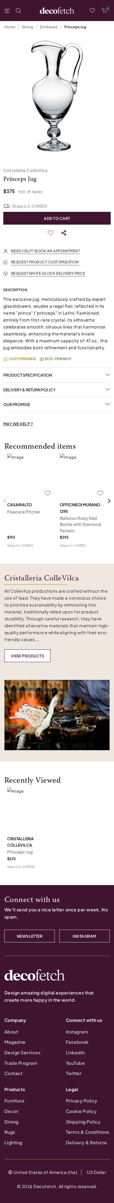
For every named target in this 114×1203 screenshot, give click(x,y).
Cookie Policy (81, 1111)
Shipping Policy (83, 1122)
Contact (13, 1073)
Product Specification (27, 374)
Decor (11, 1111)
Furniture (14, 1101)
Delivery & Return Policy (29, 389)
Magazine (15, 1042)
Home (9, 27)
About (11, 1032)
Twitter (74, 1073)
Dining (27, 27)
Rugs (9, 1132)
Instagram (77, 1032)
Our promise (16, 404)
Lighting (13, 1142)
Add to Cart (57, 218)
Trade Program (20, 1063)
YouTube (75, 1063)
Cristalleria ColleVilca (25, 170)
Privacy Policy (81, 1101)
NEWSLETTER (30, 936)
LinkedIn (75, 1052)
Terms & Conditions (87, 1132)
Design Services (22, 1052)
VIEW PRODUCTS (27, 655)
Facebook (77, 1042)
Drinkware (49, 27)
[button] (104, 10)
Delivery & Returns (86, 1142)
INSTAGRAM (84, 936)
